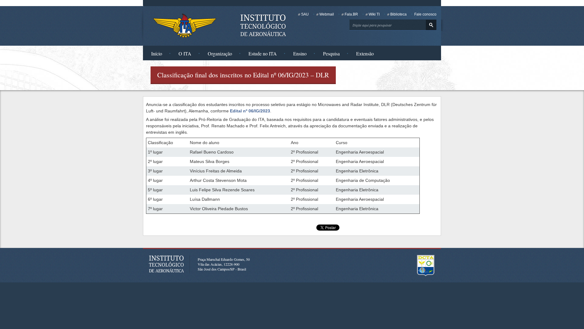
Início (156, 53)
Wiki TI (374, 14)
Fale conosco (425, 14)
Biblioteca (398, 14)
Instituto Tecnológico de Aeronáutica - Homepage (184, 25)
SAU (305, 14)
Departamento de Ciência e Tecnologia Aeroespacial (425, 265)
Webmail (326, 14)
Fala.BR (351, 14)
